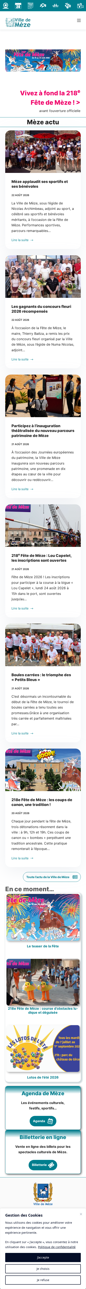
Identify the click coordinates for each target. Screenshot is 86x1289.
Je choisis (43, 1269)
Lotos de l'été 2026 (43, 1077)
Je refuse (43, 1280)
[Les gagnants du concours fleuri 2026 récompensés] (43, 276)
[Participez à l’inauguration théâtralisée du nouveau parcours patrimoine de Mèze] (43, 396)
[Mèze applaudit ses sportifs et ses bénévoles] (43, 151)
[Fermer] (81, 1214)
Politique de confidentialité (57, 1247)
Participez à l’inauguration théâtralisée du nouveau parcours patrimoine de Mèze (42, 431)
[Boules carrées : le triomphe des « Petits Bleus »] (43, 645)
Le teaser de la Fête (43, 946)
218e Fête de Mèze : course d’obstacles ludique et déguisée (43, 1011)
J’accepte (43, 1257)
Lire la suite (20, 240)
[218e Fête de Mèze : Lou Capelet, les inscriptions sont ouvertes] (43, 525)
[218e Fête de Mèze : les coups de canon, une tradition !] (43, 770)
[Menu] (79, 20)
